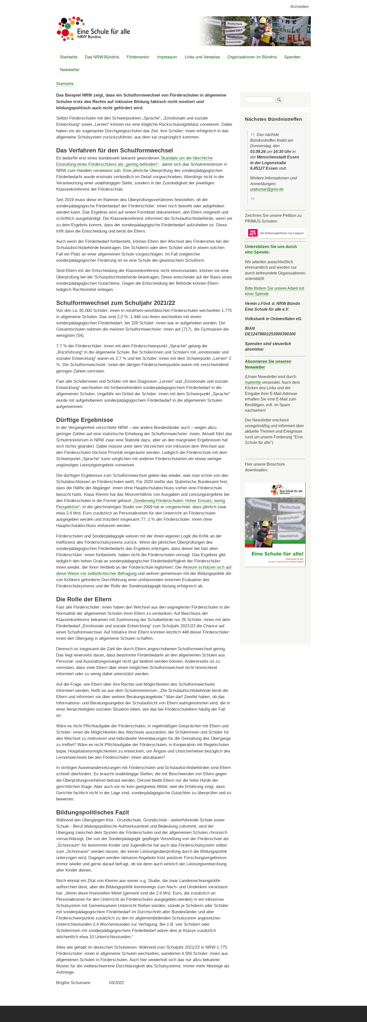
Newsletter (69, 69)
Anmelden (299, 6)
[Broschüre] (275, 564)
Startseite (68, 57)
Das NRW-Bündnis (102, 57)
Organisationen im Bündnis (252, 57)
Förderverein (138, 57)
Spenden (292, 57)
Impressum (167, 57)
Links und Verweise (202, 57)
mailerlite (253, 382)
